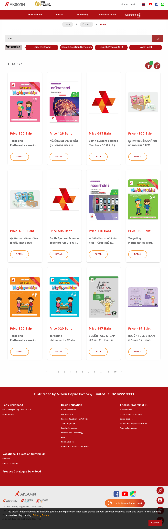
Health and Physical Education (75, 447)
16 (115, 372)
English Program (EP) (111, 47)
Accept (155, 523)
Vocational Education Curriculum (23, 454)
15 (107, 372)
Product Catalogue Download (21, 472)
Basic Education (71, 405)
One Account (128, 5)
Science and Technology (72, 433)
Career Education (10, 463)
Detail (19, 157)
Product (87, 25)
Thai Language (68, 424)
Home (68, 25)
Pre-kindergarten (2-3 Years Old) (16, 410)
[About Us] (160, 490)
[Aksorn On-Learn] (160, 500)
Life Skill (6, 459)
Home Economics (68, 410)
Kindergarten (8, 414)
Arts (63, 437)
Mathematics (67, 414)
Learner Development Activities (75, 419)
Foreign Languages (69, 428)
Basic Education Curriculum (76, 47)
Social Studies (67, 442)
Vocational (146, 47)
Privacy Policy (41, 516)
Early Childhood (12, 405)
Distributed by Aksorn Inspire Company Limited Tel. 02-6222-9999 (84, 394)
